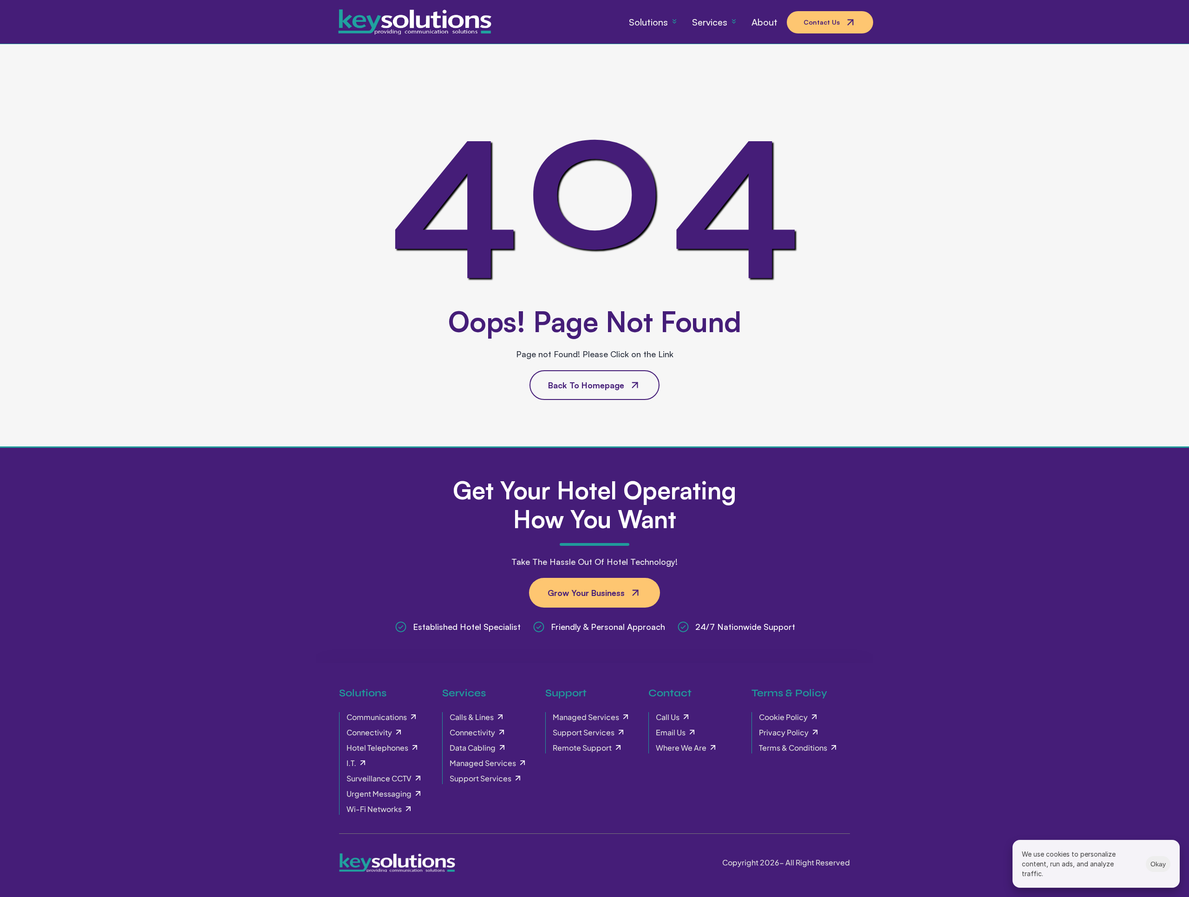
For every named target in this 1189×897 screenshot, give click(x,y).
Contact (670, 693)
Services (464, 693)
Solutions (362, 693)
